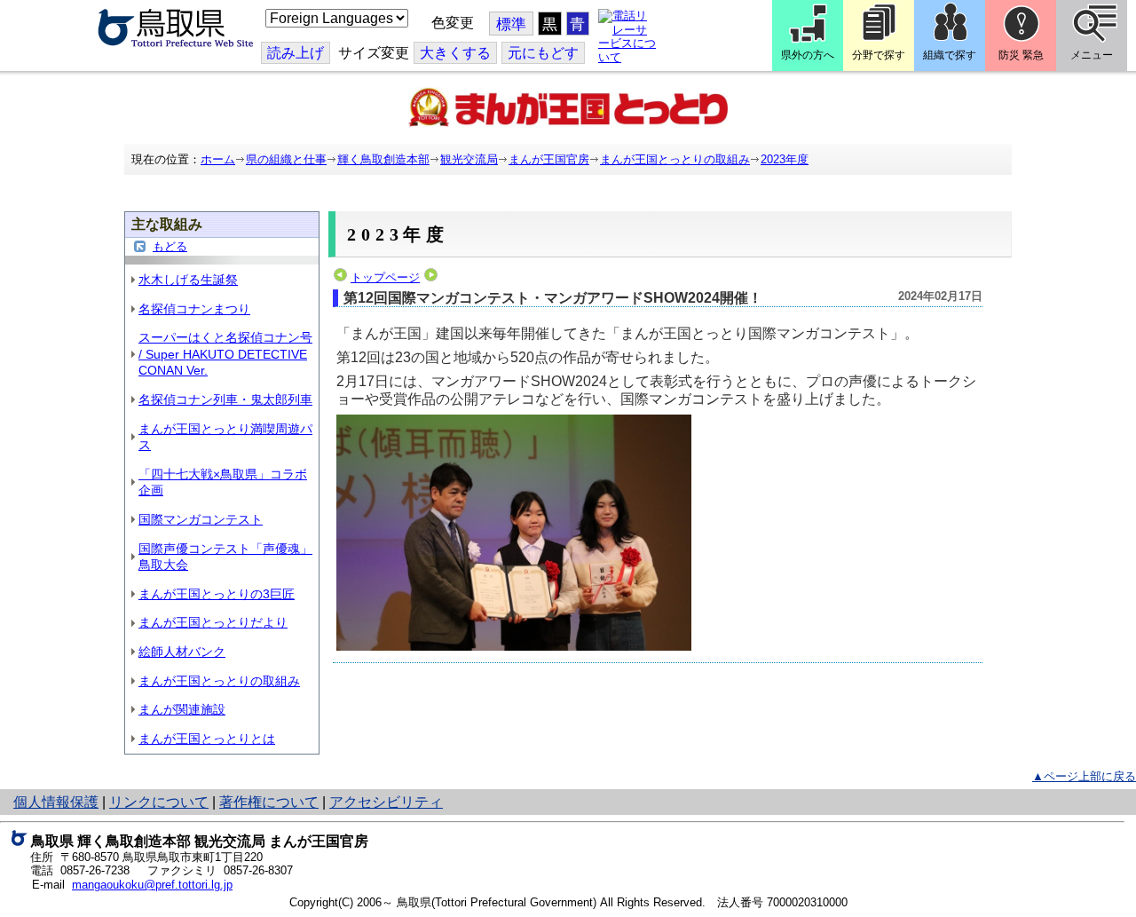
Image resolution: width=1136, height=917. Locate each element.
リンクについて (159, 802)
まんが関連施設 (181, 709)
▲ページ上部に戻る (1084, 776)
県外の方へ (807, 55)
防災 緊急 (1021, 55)
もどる (170, 246)
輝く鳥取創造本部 (383, 159)
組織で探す (949, 55)
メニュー (1091, 55)
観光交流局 (469, 159)
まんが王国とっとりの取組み (675, 159)
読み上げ (295, 52)
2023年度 (785, 159)
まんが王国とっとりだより (213, 622)
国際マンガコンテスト (200, 519)
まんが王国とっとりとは (206, 738)
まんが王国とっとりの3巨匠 (216, 594)
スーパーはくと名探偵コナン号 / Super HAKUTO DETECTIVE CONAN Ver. (225, 353)
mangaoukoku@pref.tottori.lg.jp (152, 884)
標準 (511, 24)
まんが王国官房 (549, 159)
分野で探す (878, 55)
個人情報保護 (56, 802)
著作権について (269, 802)
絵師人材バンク (181, 651)
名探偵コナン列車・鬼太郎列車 (225, 399)
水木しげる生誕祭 (188, 280)
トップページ (385, 277)
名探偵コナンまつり (194, 309)
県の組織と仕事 (286, 159)
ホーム (218, 159)
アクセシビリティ (386, 802)
